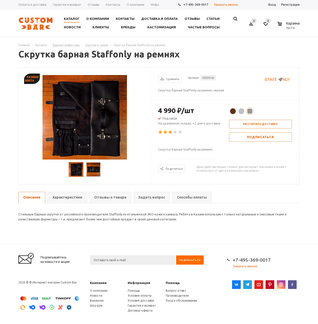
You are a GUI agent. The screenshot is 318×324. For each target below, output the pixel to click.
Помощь (173, 282)
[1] (160, 132)
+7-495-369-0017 (195, 4)
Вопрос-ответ (176, 290)
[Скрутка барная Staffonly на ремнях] (84, 117)
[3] (170, 132)
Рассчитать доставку (260, 124)
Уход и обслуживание (181, 300)
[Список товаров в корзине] (289, 27)
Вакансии (97, 300)
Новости (96, 295)
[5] (180, 132)
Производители (177, 295)
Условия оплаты (140, 295)
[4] (175, 132)
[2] (165, 132)
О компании (99, 290)
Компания (98, 282)
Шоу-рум (96, 305)
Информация (139, 282)
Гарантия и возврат (142, 305)
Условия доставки (141, 300)
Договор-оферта (140, 310)
